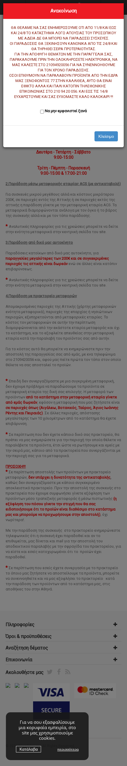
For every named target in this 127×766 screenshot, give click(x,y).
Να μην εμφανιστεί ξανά (66, 111)
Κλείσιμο (106, 136)
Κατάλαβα (28, 749)
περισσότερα (68, 749)
